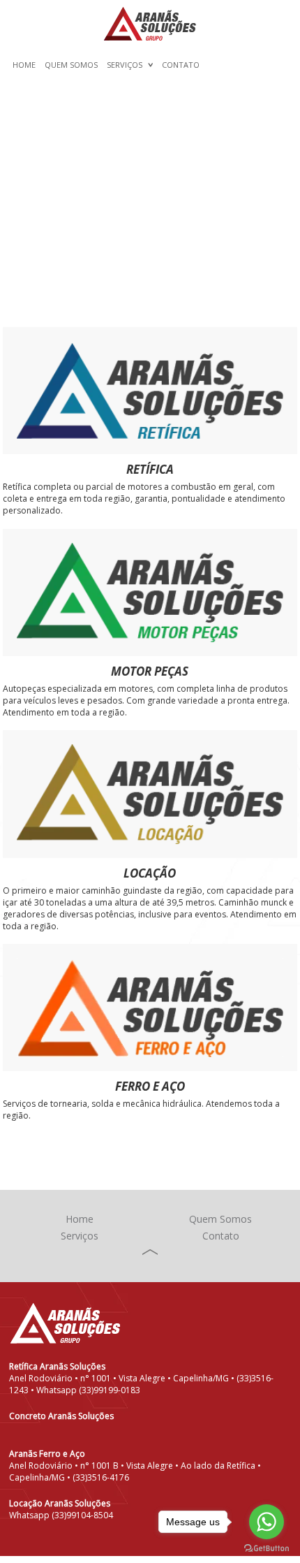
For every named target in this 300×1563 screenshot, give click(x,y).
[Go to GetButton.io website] (266, 1548)
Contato (181, 64)
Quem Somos (71, 64)
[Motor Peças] (150, 592)
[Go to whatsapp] (266, 1521)
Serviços (124, 64)
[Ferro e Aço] (150, 1007)
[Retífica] (150, 390)
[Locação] (150, 793)
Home (24, 64)
